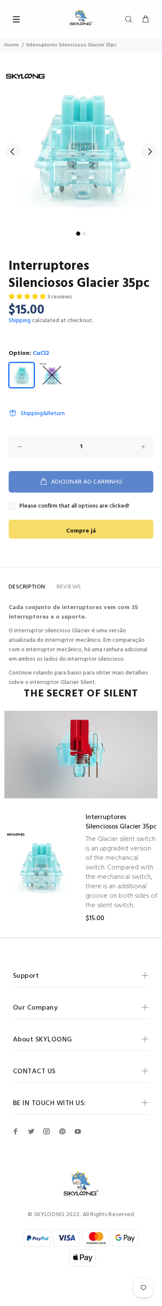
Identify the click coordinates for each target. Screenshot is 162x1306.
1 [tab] (78, 233)
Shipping (20, 321)
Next (149, 151)
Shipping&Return (43, 414)
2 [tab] (84, 233)
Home (11, 45)
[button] (28, 297)
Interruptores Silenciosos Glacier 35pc (121, 822)
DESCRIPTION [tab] (27, 587)
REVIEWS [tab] (69, 587)
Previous (12, 151)
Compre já (81, 531)
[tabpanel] (81, 146)
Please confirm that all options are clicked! (74, 506)
